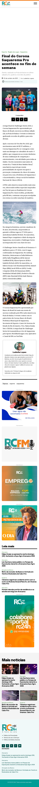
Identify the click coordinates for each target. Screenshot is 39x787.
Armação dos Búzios (7, 570)
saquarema (20, 383)
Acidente (4, 578)
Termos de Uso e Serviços (11, 737)
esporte (12, 383)
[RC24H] (6, 3)
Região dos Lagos (13, 52)
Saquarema (23, 52)
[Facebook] (13, 119)
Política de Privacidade (10, 735)
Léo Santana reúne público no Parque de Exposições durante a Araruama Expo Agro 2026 (18, 564)
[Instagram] (7, 745)
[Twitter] (17, 119)
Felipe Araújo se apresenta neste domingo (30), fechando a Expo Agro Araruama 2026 (10, 682)
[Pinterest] (21, 119)
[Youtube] (19, 745)
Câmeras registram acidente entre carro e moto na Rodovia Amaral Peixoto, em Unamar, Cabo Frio (19, 582)
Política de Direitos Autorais (12, 739)
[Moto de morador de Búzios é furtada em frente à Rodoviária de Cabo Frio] (10, 695)
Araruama (4, 552)
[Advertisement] (19, 27)
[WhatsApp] (26, 119)
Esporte (4, 52)
